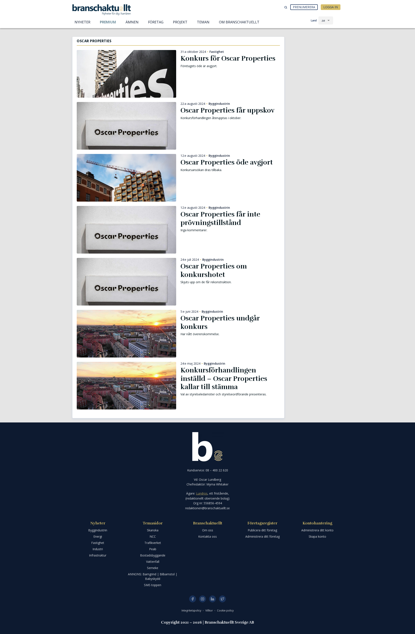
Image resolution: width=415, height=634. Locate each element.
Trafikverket (152, 543)
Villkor (209, 610)
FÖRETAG (155, 22)
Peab (152, 549)
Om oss (207, 530)
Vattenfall (152, 562)
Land (314, 20)
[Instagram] (202, 598)
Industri (98, 549)
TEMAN (203, 22)
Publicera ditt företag (262, 530)
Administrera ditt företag (262, 536)
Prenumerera (304, 7)
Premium (108, 22)
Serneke (152, 568)
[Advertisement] (316, 59)
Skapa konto (317, 536)
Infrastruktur (97, 555)
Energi (97, 536)
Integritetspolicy (192, 610)
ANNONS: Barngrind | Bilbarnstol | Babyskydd (152, 576)
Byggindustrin (219, 103)
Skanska (152, 530)
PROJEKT (180, 22)
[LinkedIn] (212, 598)
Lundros (202, 493)
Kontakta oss (207, 536)
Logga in (330, 7)
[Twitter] (222, 598)
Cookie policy (225, 610)
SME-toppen (152, 585)
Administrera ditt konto (317, 530)
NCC (153, 536)
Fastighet (216, 51)
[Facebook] (192, 598)
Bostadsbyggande (152, 555)
